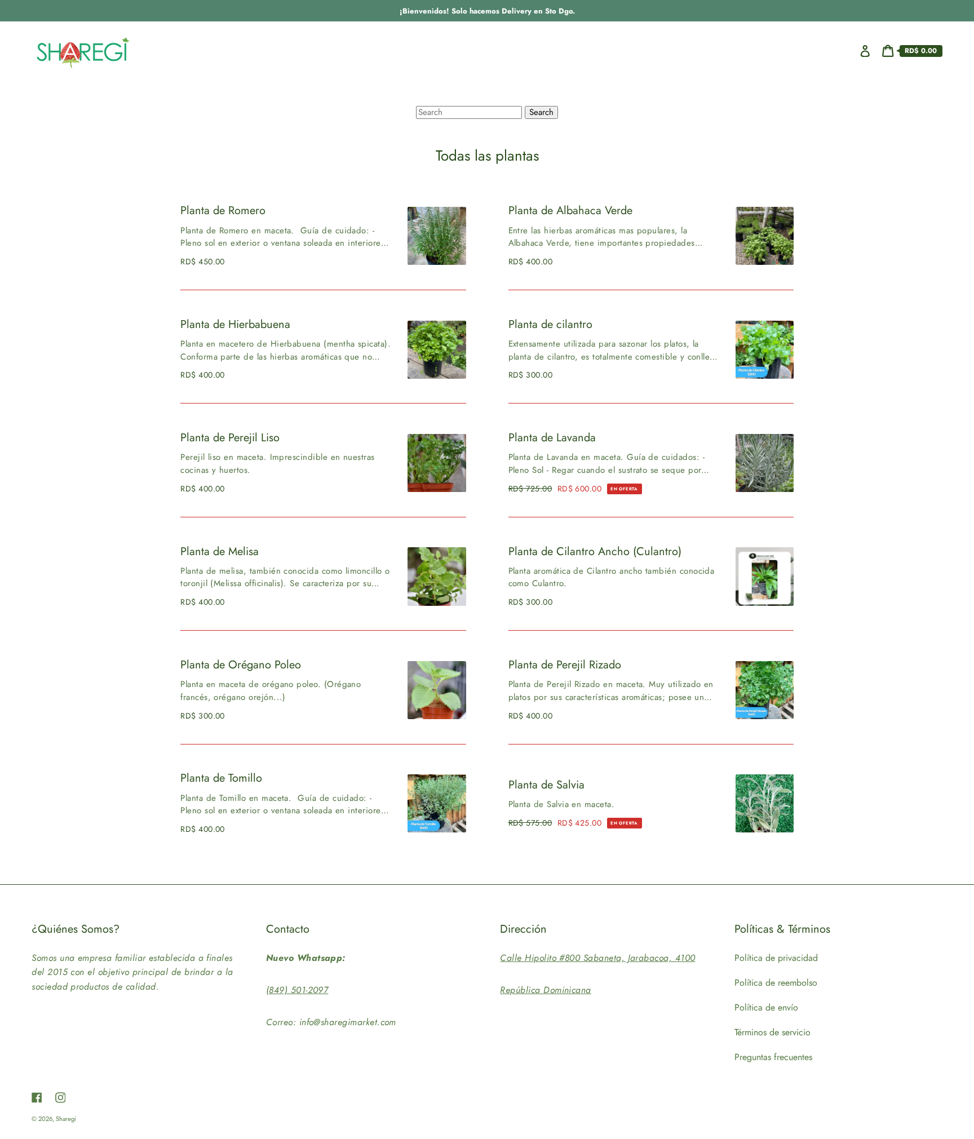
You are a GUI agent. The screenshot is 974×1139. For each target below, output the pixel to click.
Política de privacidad (776, 957)
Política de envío (766, 1007)
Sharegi (66, 1118)
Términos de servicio (772, 1032)
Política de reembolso (775, 982)
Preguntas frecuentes (773, 1057)
